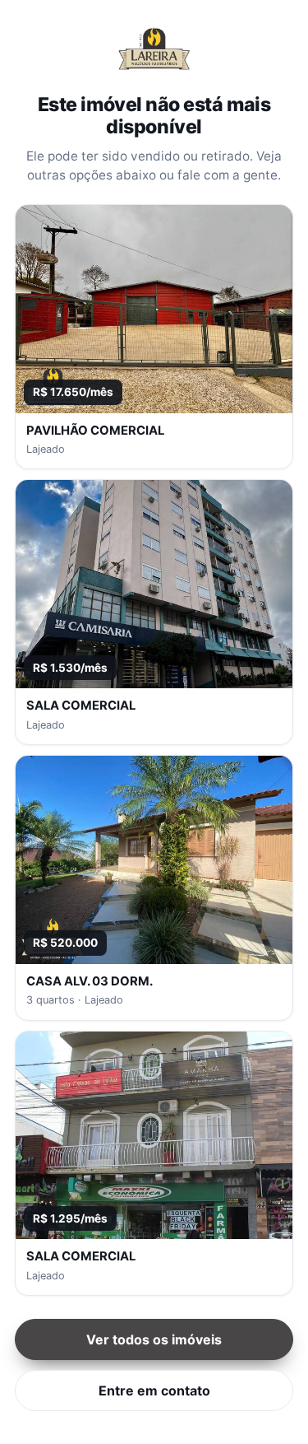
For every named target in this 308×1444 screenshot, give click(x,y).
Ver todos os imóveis (154, 1339)
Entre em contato (154, 1390)
